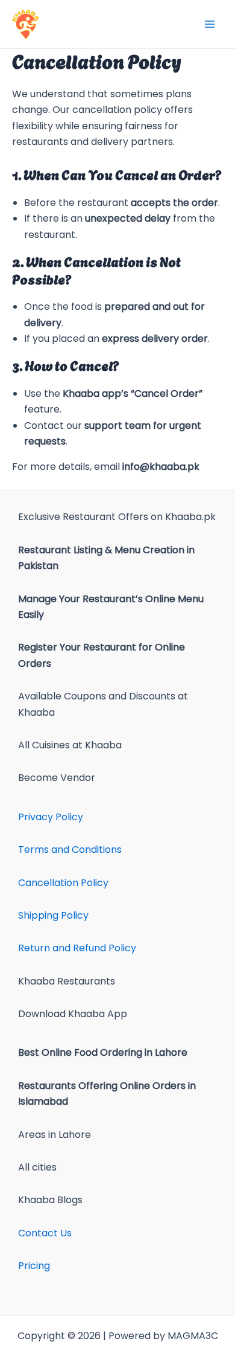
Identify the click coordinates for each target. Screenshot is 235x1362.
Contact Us (45, 1233)
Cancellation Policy (63, 883)
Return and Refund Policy (77, 948)
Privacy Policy (50, 817)
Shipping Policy (53, 915)
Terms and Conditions (70, 849)
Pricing (34, 1266)
